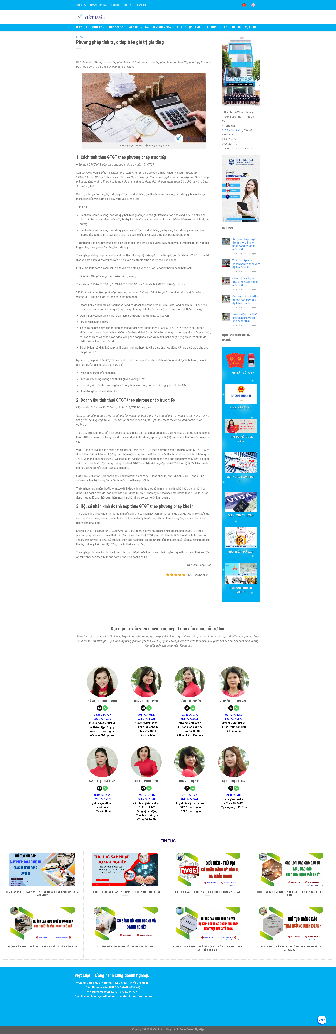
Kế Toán (229, 27)
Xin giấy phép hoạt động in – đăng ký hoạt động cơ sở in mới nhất (243, 244)
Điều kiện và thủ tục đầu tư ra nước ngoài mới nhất (245, 282)
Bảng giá (141, 5)
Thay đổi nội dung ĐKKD (123, 27)
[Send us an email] (99, 708)
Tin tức (80, 37)
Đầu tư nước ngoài (158, 27)
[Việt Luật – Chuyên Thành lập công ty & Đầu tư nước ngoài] (90, 16)
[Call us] (105, 708)
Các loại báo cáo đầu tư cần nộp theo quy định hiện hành (245, 300)
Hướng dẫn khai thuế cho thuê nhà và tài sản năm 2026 (244, 318)
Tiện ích (127, 5)
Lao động (211, 27)
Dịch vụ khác (247, 27)
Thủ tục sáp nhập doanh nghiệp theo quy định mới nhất (246, 264)
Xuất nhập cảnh (188, 27)
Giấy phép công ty (89, 27)
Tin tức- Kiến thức (98, 5)
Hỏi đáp (115, 5)
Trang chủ (81, 5)
